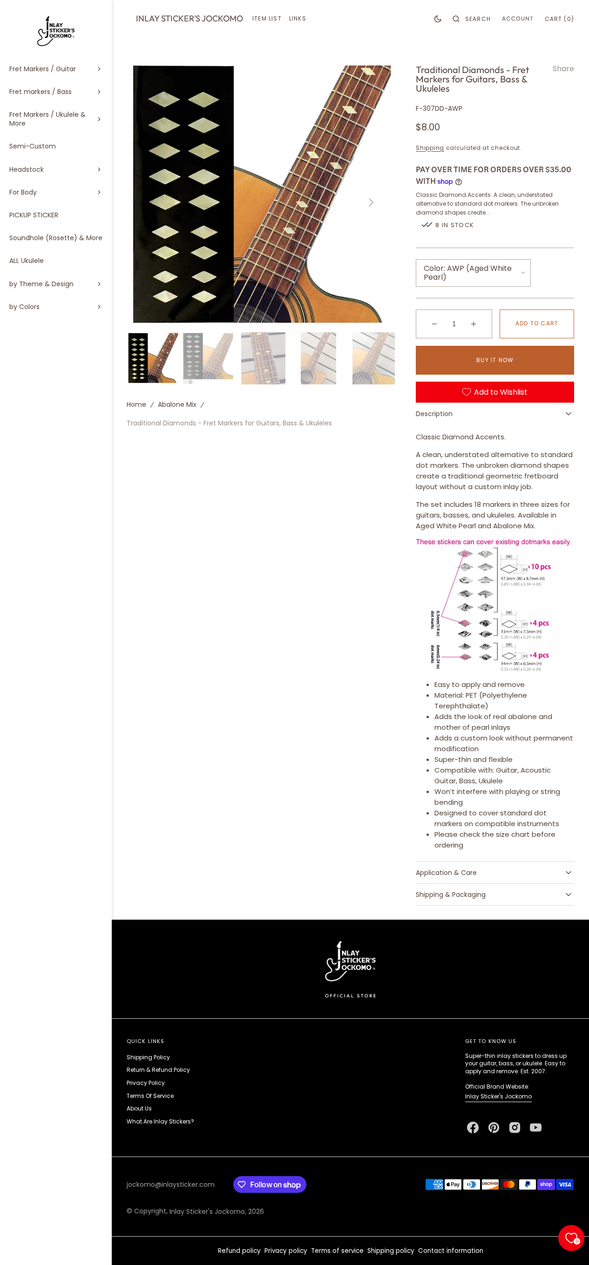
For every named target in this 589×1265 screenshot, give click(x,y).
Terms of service (337, 1250)
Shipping (430, 148)
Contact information (450, 1250)
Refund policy (239, 1250)
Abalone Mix (177, 405)
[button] (472, 18)
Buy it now (495, 360)
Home (136, 405)
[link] (350, 968)
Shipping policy (390, 1250)
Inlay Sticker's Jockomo (498, 1096)
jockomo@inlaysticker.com (171, 1184)
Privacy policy (285, 1250)
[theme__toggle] (437, 18)
